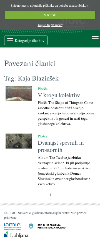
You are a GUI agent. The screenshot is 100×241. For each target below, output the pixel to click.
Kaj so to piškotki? (50, 24)
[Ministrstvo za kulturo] (50, 226)
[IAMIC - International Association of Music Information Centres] (16, 226)
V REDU (50, 15)
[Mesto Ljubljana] (19, 234)
